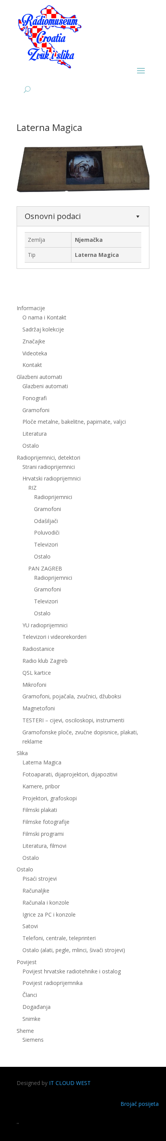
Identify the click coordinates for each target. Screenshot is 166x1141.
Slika (22, 753)
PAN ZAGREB (45, 568)
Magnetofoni (38, 708)
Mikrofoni (34, 684)
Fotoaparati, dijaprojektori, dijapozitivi (69, 774)
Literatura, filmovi (44, 845)
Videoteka (34, 353)
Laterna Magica (41, 762)
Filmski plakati (39, 809)
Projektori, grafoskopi (49, 798)
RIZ (32, 487)
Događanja (36, 1006)
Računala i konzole (45, 902)
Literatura (34, 433)
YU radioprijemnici (45, 625)
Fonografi (34, 398)
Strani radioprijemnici (48, 466)
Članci (29, 994)
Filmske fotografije (45, 821)
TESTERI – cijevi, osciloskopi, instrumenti (73, 720)
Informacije (31, 308)
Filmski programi (43, 833)
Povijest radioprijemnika (52, 982)
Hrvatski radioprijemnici (51, 478)
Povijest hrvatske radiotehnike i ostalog (71, 971)
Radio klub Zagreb (45, 660)
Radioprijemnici (53, 497)
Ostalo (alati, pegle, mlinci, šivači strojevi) (73, 950)
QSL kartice (36, 672)
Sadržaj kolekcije (43, 329)
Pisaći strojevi (39, 878)
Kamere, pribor (41, 786)
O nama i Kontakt (44, 317)
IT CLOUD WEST (70, 1083)
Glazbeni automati (45, 386)
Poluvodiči (46, 532)
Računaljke (35, 890)
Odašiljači (46, 521)
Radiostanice (38, 648)
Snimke (31, 1018)
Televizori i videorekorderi (54, 636)
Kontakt (32, 364)
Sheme (25, 1030)
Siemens (33, 1039)
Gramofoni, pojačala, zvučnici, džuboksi (71, 696)
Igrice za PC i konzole (49, 914)
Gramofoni (35, 410)
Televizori (46, 544)
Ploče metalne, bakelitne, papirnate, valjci (74, 421)
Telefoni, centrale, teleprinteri (59, 938)
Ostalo (42, 556)
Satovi (30, 926)
